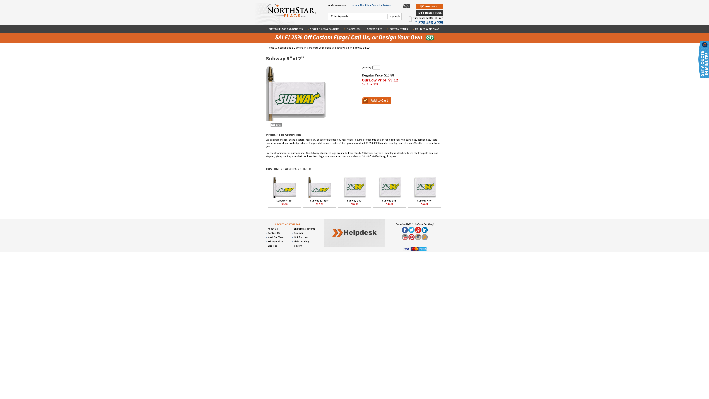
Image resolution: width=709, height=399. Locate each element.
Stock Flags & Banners (324, 29)
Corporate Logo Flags (319, 47)
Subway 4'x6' (424, 200)
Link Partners (301, 237)
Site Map (272, 245)
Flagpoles (353, 29)
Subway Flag (342, 47)
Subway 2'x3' (354, 200)
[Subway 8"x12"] (296, 93)
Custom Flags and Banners (286, 29)
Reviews (387, 5)
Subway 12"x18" (319, 200)
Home (355, 5)
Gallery (298, 245)
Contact (377, 5)
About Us (365, 5)
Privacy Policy (275, 241)
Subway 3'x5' (389, 200)
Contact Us (274, 233)
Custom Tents (399, 29)
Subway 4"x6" (284, 200)
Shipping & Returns (304, 228)
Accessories (374, 29)
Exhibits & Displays (427, 29)
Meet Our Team (276, 237)
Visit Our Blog (301, 241)
